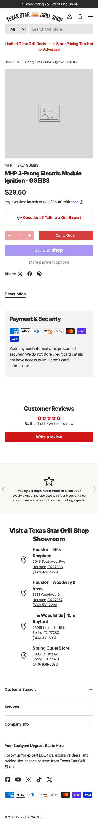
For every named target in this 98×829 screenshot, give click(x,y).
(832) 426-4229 (45, 572)
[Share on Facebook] (29, 273)
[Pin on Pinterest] (39, 273)
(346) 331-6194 (44, 638)
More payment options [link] (49, 262)
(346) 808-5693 (45, 664)
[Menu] (90, 16)
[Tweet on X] (20, 273)
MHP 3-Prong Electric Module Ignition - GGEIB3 (46, 62)
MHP (8, 165)
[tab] (15, 294)
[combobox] (49, 29)
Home (8, 62)
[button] (80, 16)
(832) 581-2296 (45, 605)
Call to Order (65, 235)
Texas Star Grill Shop (30, 817)
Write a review (49, 436)
